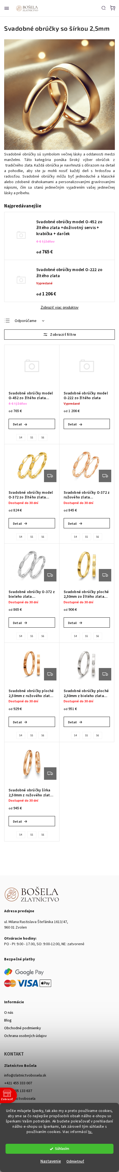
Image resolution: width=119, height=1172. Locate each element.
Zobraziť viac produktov (60, 307)
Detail (17, 424)
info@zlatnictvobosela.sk (25, 1075)
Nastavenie (50, 1161)
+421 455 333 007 (18, 1083)
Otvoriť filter (59, 334)
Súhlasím (62, 1148)
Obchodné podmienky (22, 1028)
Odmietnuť (75, 1161)
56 (43, 438)
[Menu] (6, 8)
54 (20, 438)
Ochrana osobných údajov (25, 1036)
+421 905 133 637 (18, 1091)
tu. (90, 1131)
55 (31, 438)
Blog (8, 1020)
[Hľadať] (103, 8)
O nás (8, 1012)
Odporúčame (26, 321)
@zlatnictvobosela (19, 1098)
